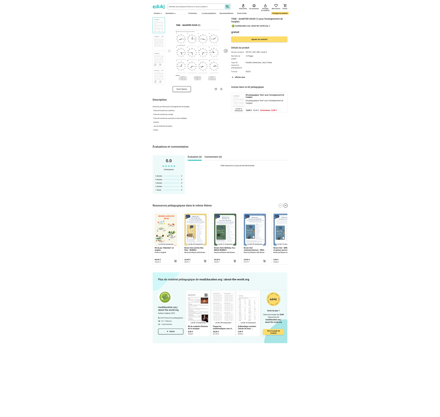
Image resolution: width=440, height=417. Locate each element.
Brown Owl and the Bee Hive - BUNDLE (194, 249)
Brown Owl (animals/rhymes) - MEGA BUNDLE (254, 249)
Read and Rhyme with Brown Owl (196, 252)
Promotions (192, 13)
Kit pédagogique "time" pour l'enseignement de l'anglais (265, 96)
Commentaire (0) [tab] (213, 156)
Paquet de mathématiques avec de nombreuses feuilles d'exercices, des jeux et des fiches (223, 327)
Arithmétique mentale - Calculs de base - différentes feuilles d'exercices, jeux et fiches (247, 327)
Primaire (157, 13)
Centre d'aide (242, 13)
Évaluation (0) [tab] (195, 156)
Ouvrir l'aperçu (181, 89)
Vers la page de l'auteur (273, 332)
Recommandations (226, 13)
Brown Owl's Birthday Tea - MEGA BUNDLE (225, 249)
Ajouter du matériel (259, 39)
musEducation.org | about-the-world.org (251, 26)
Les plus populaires (209, 13)
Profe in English (160, 252)
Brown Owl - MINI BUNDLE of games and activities (284, 249)
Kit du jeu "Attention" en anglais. (164, 249)
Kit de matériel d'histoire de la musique (198, 327)
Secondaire (170, 13)
